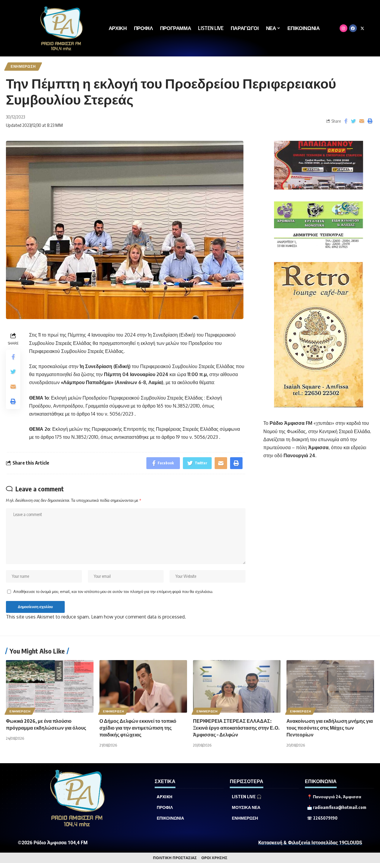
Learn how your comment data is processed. (138, 617)
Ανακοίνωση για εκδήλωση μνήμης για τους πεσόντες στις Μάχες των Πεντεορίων (329, 728)
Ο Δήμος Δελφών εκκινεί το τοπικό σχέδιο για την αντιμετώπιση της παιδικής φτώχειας (137, 728)
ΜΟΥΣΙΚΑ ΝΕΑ (246, 807)
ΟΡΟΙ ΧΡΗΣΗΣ (214, 858)
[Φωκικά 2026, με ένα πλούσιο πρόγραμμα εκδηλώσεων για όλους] (50, 686)
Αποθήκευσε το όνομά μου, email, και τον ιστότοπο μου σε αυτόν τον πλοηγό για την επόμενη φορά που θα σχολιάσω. (113, 591)
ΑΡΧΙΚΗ (164, 796)
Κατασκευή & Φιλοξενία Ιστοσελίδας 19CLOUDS (310, 842)
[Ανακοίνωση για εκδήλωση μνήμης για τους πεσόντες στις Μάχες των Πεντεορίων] (330, 686)
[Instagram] (343, 28)
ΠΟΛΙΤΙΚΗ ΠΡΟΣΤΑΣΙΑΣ (175, 858)
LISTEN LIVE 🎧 (247, 796)
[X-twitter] (362, 28)
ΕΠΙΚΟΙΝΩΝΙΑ (170, 818)
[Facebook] (353, 28)
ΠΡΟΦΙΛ (165, 807)
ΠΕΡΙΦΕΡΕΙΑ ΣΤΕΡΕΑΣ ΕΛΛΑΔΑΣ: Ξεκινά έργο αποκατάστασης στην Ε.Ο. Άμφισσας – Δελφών (236, 728)
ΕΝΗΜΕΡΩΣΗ (23, 66)
